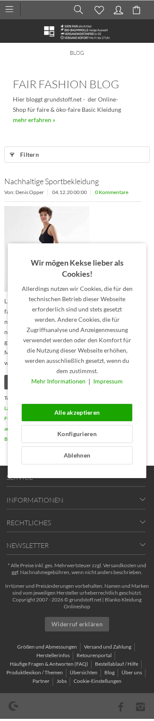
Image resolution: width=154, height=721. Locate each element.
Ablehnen (77, 455)
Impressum (108, 381)
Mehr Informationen (59, 381)
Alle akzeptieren (77, 412)
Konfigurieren (77, 433)
